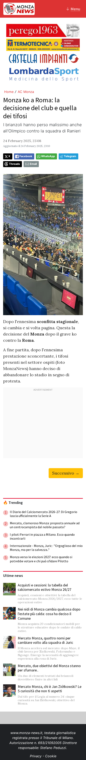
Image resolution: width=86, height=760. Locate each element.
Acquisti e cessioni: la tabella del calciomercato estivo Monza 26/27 (44, 587)
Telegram (70, 156)
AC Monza (26, 92)
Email (33, 163)
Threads (14, 163)
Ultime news (13, 575)
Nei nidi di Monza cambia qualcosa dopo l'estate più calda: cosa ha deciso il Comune (49, 614)
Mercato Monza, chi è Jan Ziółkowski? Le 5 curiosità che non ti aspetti (49, 688)
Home (9, 92)
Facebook (25, 156)
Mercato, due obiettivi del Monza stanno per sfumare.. (49, 668)
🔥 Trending (13, 502)
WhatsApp (48, 156)
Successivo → (65, 473)
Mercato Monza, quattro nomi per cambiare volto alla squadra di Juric (45, 640)
